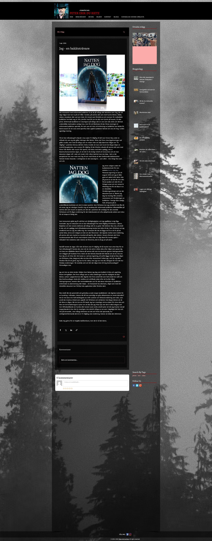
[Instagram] (130, 394)
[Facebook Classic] (133, 385)
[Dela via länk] (77, 330)
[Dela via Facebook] (60, 330)
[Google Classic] (140, 385)
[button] (124, 32)
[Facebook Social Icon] (127, 394)
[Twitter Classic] (137, 385)
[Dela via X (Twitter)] (66, 330)
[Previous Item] (136, 39)
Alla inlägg (60, 32)
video (143, 375)
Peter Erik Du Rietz (124, 399)
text (139, 375)
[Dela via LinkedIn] (71, 330)
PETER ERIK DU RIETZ (84, 13)
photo (134, 375)
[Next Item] (153, 39)
